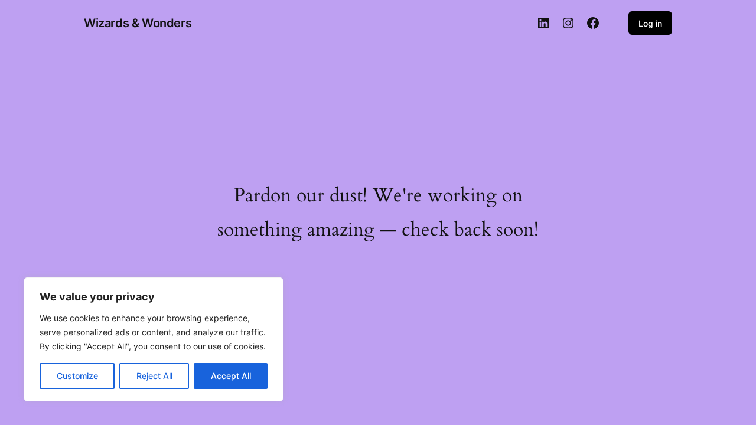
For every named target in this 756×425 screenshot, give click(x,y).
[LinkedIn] (543, 23)
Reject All (154, 376)
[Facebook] (593, 23)
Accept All (231, 376)
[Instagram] (568, 23)
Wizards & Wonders (137, 23)
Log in (650, 23)
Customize (77, 376)
